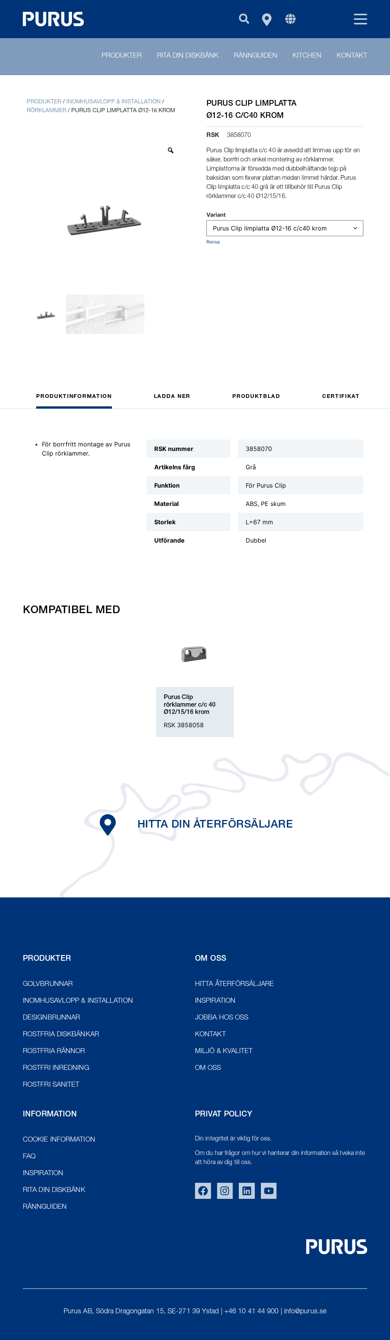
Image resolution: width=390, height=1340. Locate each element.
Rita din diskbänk (188, 56)
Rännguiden (255, 56)
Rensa (213, 242)
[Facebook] (203, 1191)
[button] (244, 18)
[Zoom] (170, 150)
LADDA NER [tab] (172, 396)
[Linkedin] (247, 1191)
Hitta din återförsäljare (215, 825)
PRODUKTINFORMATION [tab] (74, 396)
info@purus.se (305, 1311)
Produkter (122, 56)
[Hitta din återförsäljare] (107, 825)
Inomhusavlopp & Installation (113, 102)
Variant (216, 214)
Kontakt (352, 56)
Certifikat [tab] (341, 396)
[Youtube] (269, 1191)
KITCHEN (306, 56)
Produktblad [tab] (256, 396)
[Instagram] (225, 1191)
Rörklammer (46, 111)
